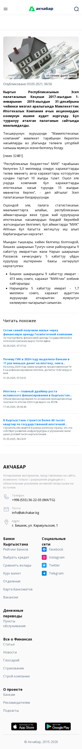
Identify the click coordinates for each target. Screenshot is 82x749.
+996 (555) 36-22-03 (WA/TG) (33, 500)
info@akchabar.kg (25, 512)
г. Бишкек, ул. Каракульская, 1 (35, 525)
